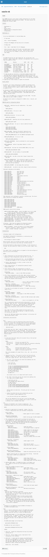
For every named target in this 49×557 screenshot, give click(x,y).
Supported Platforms (8, 6)
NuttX (25, 2)
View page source (43, 6)
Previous (5, 548)
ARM (15, 6)
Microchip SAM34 (22, 6)
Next (44, 548)
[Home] (2, 6)
